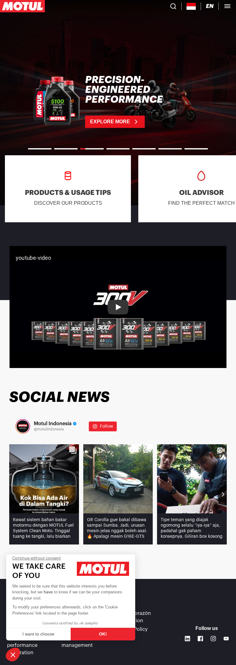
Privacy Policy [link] (132, 629)
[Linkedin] (187, 638)
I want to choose (38, 633)
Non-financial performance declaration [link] (22, 645)
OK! (103, 633)
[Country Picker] (191, 6)
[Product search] (173, 6)
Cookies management (77, 641)
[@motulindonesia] (23, 426)
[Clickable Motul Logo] (22, 6)
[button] (13, 654)
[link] (118, 101)
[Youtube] (226, 638)
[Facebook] (200, 638)
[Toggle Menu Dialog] (227, 6)
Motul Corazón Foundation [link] (133, 617)
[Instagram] (213, 638)
